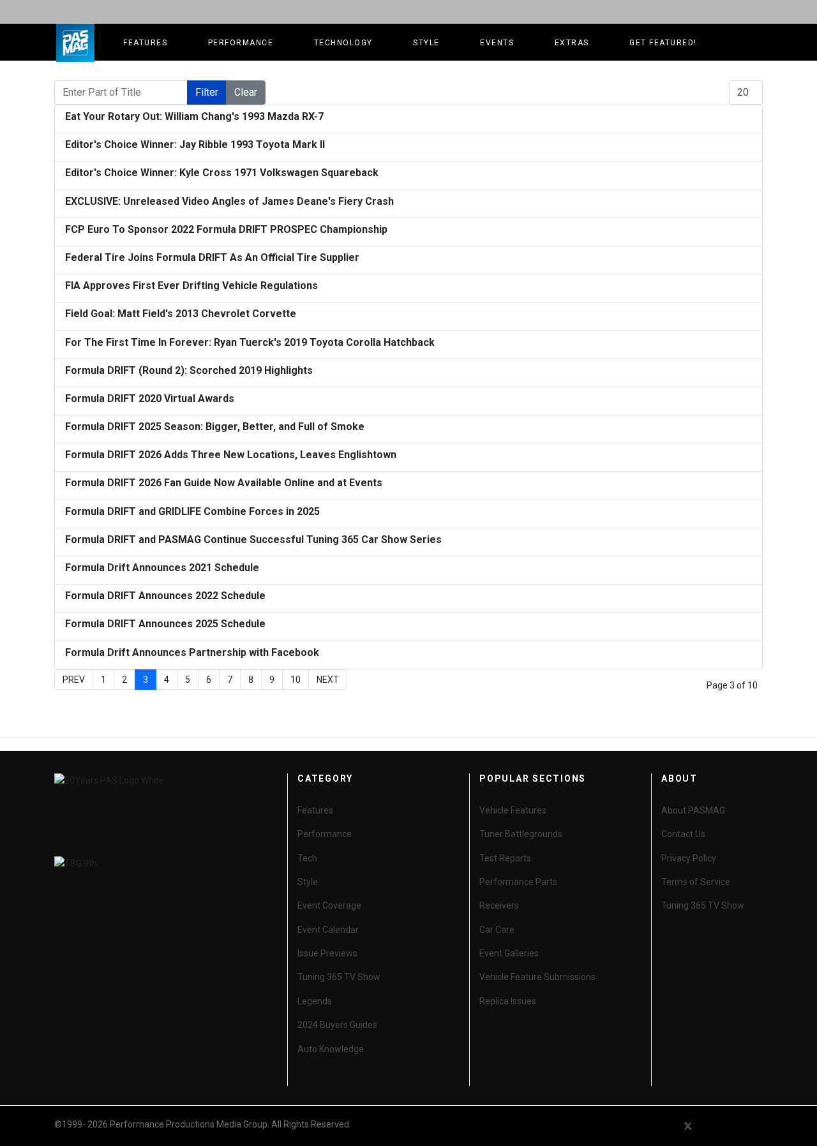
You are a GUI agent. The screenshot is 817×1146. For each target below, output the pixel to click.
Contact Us (683, 834)
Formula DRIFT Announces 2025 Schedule (165, 624)
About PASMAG (693, 810)
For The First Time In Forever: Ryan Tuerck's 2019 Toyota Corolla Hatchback (250, 342)
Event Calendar (328, 930)
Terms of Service (695, 882)
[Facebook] (665, 1126)
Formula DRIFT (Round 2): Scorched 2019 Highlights (189, 370)
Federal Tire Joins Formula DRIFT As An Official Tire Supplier (212, 257)
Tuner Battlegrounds (520, 834)
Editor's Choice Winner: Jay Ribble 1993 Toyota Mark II (195, 144)
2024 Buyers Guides (337, 1025)
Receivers (499, 905)
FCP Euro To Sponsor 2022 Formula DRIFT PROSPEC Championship (226, 229)
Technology (343, 42)
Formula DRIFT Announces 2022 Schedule (165, 596)
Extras (572, 42)
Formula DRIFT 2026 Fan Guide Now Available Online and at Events (223, 483)
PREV (74, 679)
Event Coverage (329, 905)
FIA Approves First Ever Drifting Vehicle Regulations (191, 285)
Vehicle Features (512, 810)
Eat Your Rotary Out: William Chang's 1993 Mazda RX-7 (194, 116)
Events (497, 42)
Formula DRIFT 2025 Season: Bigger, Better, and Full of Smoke (214, 426)
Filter (206, 92)
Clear (245, 92)
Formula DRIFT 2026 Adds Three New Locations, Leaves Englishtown (230, 455)
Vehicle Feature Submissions (537, 977)
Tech (307, 858)
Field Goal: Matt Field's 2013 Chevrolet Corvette (180, 314)
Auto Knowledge (330, 1049)
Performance (241, 42)
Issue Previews (327, 953)
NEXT (328, 679)
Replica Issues (507, 1001)
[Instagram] (757, 1126)
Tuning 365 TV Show (338, 977)
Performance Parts (518, 882)
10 (295, 679)
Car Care (496, 930)
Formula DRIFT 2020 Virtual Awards (149, 398)
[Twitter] (688, 1126)
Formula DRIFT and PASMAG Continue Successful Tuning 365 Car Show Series (253, 539)
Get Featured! (663, 42)
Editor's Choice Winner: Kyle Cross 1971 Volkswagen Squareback (222, 173)
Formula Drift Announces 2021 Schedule (162, 568)
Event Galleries (509, 953)
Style (426, 42)
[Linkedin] (734, 1126)
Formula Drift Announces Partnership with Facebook (192, 652)
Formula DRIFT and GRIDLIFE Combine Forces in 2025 (192, 511)
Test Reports (505, 858)
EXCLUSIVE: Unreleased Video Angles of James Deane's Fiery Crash (229, 201)
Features (145, 42)
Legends (314, 1001)
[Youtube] (711, 1126)
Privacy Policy (688, 858)
